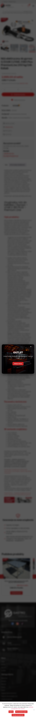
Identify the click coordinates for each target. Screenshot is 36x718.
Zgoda (11, 711)
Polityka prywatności (18, 715)
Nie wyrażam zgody (21, 711)
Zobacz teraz (18, 364)
